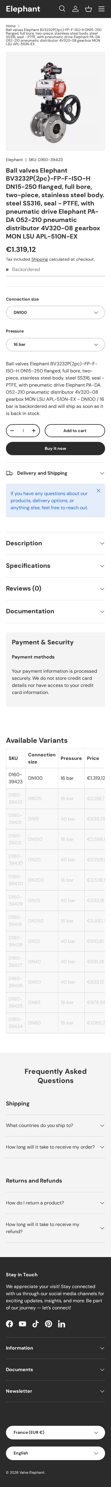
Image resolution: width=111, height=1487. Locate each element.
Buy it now (55, 448)
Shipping (39, 259)
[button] (88, 8)
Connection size (22, 299)
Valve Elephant (32, 1472)
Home (11, 26)
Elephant (14, 159)
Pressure (15, 331)
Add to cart (74, 430)
